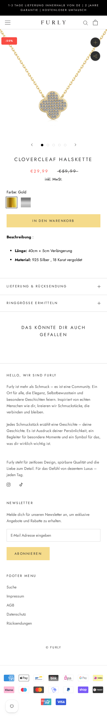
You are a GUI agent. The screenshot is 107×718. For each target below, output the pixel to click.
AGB (10, 605)
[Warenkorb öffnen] (95, 22)
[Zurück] (32, 145)
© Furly (53, 647)
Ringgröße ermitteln (32, 303)
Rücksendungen (19, 623)
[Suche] (85, 22)
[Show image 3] (53, 145)
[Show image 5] (65, 145)
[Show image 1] (42, 145)
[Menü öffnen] (7, 22)
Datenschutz (16, 614)
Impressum (15, 596)
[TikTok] (21, 484)
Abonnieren (28, 553)
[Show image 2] (48, 145)
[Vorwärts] (75, 145)
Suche (11, 587)
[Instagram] (8, 484)
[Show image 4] (59, 145)
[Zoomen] (95, 42)
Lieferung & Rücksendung (37, 286)
